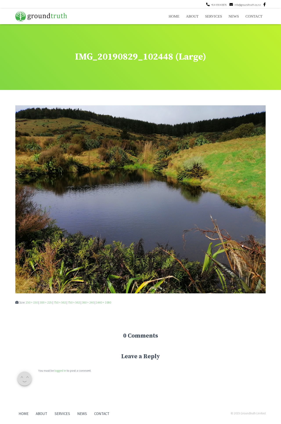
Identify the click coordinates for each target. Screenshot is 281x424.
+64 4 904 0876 (219, 4)
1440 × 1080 (103, 302)
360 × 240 (88, 302)
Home (174, 16)
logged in (60, 371)
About (192, 16)
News (234, 16)
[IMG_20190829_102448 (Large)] (140, 199)
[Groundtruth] (41, 16)
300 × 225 (46, 302)
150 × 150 (32, 302)
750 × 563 (60, 302)
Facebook (264, 5)
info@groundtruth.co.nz (247, 4)
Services (213, 16)
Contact (253, 16)
